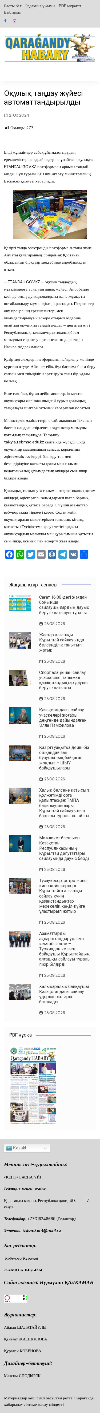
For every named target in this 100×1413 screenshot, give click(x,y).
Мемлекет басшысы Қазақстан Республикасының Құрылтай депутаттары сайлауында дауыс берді (64, 848)
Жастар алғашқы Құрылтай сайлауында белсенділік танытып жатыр (61, 642)
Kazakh (19, 1148)
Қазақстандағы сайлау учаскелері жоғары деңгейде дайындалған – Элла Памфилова (64, 717)
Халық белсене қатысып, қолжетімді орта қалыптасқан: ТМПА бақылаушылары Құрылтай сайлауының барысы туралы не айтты (64, 803)
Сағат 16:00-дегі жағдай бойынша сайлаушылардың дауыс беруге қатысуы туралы (64, 605)
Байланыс (12, 12)
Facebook (5, 21)
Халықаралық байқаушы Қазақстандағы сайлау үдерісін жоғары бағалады (64, 994)
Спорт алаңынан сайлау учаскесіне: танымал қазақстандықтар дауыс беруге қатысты (63, 680)
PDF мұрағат (70, 6)
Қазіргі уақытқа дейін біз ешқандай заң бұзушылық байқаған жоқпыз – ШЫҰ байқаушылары (64, 758)
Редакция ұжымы (40, 6)
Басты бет (13, 6)
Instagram (14, 21)
